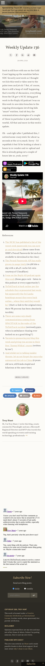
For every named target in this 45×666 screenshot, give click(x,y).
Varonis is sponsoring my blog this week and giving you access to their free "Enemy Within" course (22, 342)
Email (25, 396)
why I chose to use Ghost (23, 649)
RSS (38, 396)
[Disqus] (22, 472)
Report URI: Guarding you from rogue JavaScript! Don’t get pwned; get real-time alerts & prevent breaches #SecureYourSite (21, 10)
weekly (29, 588)
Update (11, 396)
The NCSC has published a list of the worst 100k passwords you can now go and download (23, 246)
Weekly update (22, 377)
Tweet (17, 390)
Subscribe (31, 664)
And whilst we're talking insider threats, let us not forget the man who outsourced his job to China (23, 357)
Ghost (26, 644)
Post (30, 390)
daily (17, 588)
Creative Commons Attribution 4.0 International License (20, 616)
